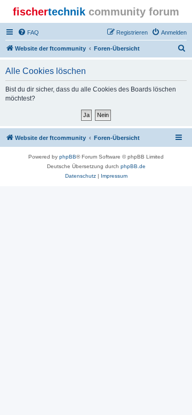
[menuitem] (28, 32)
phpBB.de (133, 166)
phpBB (67, 157)
